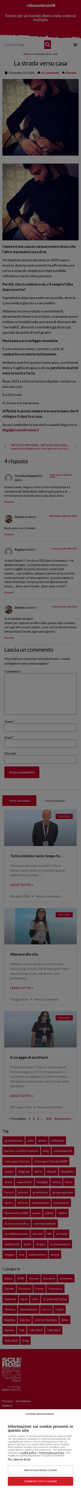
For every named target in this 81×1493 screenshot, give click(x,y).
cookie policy (28, 1452)
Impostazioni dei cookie (40, 1470)
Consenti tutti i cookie (40, 1481)
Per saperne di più (19, 1459)
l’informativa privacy (51, 1452)
